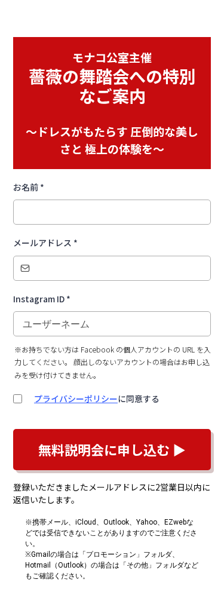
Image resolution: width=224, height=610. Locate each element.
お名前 (28, 187)
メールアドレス (45, 243)
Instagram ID (41, 299)
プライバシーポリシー (76, 398)
